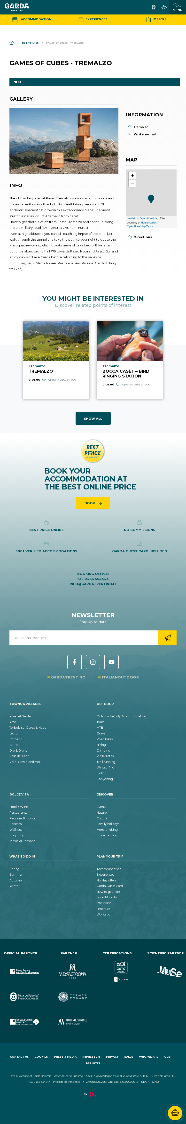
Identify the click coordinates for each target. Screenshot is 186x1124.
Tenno (13, 745)
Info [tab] (17, 82)
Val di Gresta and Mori (25, 762)
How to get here (108, 892)
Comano (16, 739)
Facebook (74, 662)
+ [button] (132, 176)
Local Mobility (107, 897)
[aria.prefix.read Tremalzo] (56, 360)
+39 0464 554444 (93, 579)
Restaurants (18, 812)
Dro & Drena (18, 750)
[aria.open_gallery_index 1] (63, 141)
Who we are (148, 1056)
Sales (128, 1056)
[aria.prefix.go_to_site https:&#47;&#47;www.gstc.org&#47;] (117, 967)
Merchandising (107, 829)
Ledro (13, 733)
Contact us (19, 1056)
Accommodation (35, 19)
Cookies (41, 1056)
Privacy (112, 1056)
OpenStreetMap (149, 218)
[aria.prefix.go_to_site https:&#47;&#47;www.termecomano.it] (69, 992)
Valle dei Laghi (19, 756)
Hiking (101, 745)
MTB (100, 727)
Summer (16, 874)
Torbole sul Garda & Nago (27, 727)
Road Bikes (105, 739)
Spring (14, 869)
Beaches (15, 824)
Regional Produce (22, 818)
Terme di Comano (22, 841)
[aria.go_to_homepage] (17, 7)
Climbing (103, 750)
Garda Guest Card (110, 886)
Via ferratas (105, 756)
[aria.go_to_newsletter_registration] (167, 637)
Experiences (96, 19)
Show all (93, 418)
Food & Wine (18, 807)
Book (90, 503)
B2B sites (93, 1063)
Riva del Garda (20, 716)
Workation (104, 914)
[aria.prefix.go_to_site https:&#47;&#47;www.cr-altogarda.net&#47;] (20, 967)
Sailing (102, 773)
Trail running (106, 762)
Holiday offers (106, 880)
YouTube (111, 662)
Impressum (91, 1056)
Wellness (15, 829)
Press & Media (65, 1056)
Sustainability (107, 835)
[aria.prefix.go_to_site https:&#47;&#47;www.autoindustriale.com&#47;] (69, 1018)
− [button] (132, 183)
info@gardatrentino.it (93, 584)
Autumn (15, 880)
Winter (14, 886)
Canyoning (105, 779)
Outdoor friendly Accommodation (121, 716)
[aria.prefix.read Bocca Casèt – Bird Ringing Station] (130, 360)
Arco (12, 722)
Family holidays (108, 824)
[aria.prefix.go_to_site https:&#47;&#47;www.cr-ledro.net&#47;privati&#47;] (20, 1018)
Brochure (103, 909)
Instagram (93, 662)
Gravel (101, 733)
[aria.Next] (106, 141)
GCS (167, 1056)
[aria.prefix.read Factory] (93, 1096)
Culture (102, 818)
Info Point (104, 903)
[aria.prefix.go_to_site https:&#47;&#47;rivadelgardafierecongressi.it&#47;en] (20, 992)
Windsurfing (105, 767)
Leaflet (131, 218)
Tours (100, 722)
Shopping (16, 835)
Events (101, 807)
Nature (102, 812)
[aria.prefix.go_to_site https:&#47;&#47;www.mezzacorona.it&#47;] (69, 967)
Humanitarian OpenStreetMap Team (141, 224)
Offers (159, 19)
